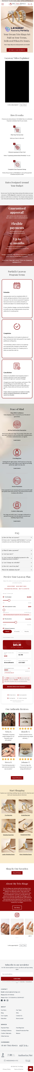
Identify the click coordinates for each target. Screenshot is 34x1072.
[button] (17, 927)
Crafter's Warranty (6, 1033)
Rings (29, 834)
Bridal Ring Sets (25, 815)
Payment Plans (5, 1027)
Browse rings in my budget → (17, 686)
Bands (13, 854)
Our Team (18, 1010)
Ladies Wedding (6, 854)
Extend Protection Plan (22, 1030)
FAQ (17, 1013)
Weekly (7, 631)
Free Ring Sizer (20, 1027)
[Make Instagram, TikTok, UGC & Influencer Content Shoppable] (30, 936)
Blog (2, 1013)
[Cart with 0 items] (32, 4)
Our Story (3, 1010)
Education (3, 1018)
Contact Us (19, 1015)
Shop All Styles (17, 873)
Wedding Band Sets (8, 835)
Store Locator (19, 1018)
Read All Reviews (17, 778)
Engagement (24, 834)
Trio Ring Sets (8, 815)
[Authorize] (25, 1055)
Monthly (27, 631)
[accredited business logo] (3, 1055)
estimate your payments (17, 50)
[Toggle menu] (2, 4)
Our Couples (4, 1015)
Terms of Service (29, 981)
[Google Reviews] (28, 1060)
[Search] (29, 4)
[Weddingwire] (11, 1060)
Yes (21, 105)
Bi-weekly (17, 631)
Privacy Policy (22, 981)
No (25, 105)
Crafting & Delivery (6, 1030)
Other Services (5, 1036)
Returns (18, 1033)
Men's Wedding (24, 854)
